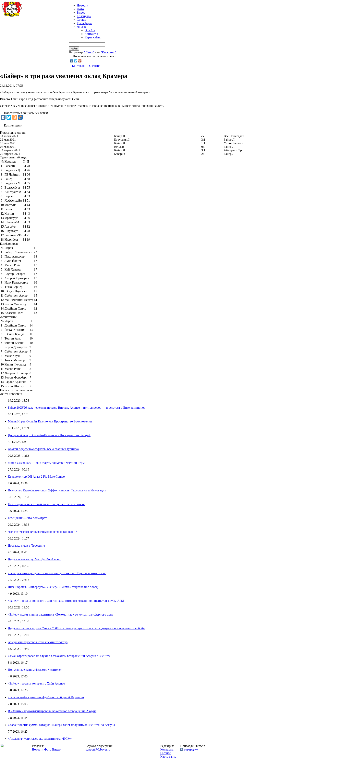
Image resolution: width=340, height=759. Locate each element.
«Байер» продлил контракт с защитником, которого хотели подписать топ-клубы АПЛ (66, 600)
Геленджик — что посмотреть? (28, 518)
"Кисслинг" (108, 52)
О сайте (90, 30)
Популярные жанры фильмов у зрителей (35, 669)
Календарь (84, 16)
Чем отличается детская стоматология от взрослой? (42, 531)
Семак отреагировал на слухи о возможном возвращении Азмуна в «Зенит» (59, 656)
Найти (74, 48)
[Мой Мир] (20, 117)
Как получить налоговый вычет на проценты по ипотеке (46, 504)
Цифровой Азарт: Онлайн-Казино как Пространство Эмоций (49, 435)
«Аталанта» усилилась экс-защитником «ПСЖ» (40, 738)
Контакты (91, 33)
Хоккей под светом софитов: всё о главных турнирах (43, 449)
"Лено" (89, 52)
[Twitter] (76, 60)
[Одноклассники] (14, 117)
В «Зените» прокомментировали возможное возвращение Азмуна (52, 711)
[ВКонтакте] (72, 60)
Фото (80, 9)
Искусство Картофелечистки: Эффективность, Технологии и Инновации (57, 490)
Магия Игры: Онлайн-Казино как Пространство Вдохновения (50, 421)
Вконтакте (191, 750)
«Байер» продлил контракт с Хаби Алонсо (36, 683)
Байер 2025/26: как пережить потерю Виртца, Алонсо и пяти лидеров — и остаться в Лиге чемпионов (76, 407)
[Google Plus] (80, 60)
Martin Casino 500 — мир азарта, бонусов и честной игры (46, 462)
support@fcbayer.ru (98, 749)
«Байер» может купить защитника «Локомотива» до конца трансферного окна (60, 614)
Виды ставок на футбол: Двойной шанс (34, 559)
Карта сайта (93, 37)
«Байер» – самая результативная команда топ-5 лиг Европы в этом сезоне (57, 573)
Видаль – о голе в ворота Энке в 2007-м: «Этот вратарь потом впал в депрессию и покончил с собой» (76, 628)
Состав (81, 19)
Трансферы (84, 23)
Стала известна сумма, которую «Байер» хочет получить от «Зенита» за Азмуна (61, 724)
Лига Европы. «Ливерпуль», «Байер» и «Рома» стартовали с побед (53, 587)
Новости (37, 749)
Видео (81, 12)
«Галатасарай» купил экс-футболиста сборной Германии (46, 697)
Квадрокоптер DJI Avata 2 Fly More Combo (36, 476)
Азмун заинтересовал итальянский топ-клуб (37, 642)
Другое (81, 26)
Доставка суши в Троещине (26, 545)
